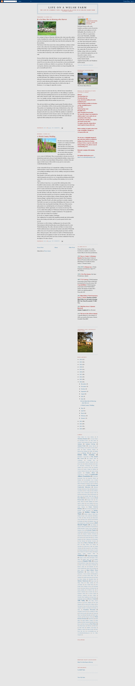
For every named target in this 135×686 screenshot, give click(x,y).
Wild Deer (89, 625)
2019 (81, 369)
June (82, 399)
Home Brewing (87, 517)
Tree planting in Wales (93, 611)
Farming (79, 494)
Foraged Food (90, 499)
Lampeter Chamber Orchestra (89, 534)
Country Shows (90, 473)
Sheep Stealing (82, 579)
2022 (81, 364)
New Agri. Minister (94, 548)
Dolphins (79, 480)
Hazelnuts (94, 508)
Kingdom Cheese (81, 530)
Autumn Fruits (82, 446)
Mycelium (80, 546)
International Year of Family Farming (85, 523)
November (84, 386)
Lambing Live (93, 532)
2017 (81, 374)
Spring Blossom (85, 588)
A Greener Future (94, 438)
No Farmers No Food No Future (86, 551)
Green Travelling (90, 505)
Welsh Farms (91, 618)
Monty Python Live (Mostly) (89, 544)
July (82, 396)
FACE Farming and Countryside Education (88, 486)
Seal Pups (96, 577)
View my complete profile (85, 65)
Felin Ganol (80, 496)
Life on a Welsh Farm (67, 7)
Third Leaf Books (87, 608)
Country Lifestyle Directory (83, 471)
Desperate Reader (92, 478)
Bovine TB (86, 453)
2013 (81, 421)
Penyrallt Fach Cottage (83, 563)
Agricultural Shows (83, 440)
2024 (81, 359)
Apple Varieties (93, 442)
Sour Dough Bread (89, 584)
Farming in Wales (86, 494)
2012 (81, 424)
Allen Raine (93, 440)
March (83, 413)
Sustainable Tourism (82, 599)
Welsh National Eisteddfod (88, 622)
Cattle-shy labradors (89, 464)
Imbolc (85, 521)
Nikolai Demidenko (83, 550)
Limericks (80, 535)
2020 (81, 367)
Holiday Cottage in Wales (88, 513)
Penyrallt (96, 561)
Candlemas (80, 460)
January (83, 418)
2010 (81, 429)
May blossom (82, 541)
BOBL (91, 451)
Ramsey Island (81, 566)
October (83, 389)
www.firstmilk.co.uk (91, 631)
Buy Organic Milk (91, 458)
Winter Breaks (90, 629)
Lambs (79, 534)
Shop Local (93, 581)
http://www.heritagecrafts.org (85, 662)
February (83, 415)
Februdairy (94, 494)
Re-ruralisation (90, 566)
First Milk (80, 498)
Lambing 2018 (86, 532)
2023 (81, 362)
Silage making (90, 582)
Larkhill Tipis (81, 670)
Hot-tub (96, 519)
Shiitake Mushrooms (83, 581)
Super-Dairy (93, 597)
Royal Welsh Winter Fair (90, 575)
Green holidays (89, 503)
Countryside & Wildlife (83, 474)
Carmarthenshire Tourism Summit (85, 462)
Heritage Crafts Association (84, 510)
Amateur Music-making (83, 442)
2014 (81, 382)
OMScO (81, 555)
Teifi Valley (81, 600)
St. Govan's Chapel (92, 593)
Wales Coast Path (81, 615)
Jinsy (89, 19)
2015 (81, 379)
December (84, 384)
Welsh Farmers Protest (88, 617)
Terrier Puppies (87, 602)
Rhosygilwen (95, 574)
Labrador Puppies (91, 530)
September (84, 391)
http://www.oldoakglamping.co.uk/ (86, 157)
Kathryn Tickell (90, 526)
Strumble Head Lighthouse (83, 597)
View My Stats (81, 677)
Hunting (80, 521)
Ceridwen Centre (87, 467)
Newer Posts (40, 247)
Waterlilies (88, 615)
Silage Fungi (80, 582)
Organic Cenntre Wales (84, 557)
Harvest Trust (87, 508)
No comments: (56, 127)
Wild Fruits (81, 627)
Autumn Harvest (92, 446)
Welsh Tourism (85, 624)
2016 (81, 377)
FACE (84, 485)
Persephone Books (94, 563)
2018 (81, 372)
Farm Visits (93, 492)
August (83, 394)
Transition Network (82, 611)
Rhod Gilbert (81, 570)
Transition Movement (89, 609)
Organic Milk (87, 561)
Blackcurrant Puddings (83, 451)
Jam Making (93, 525)
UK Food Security (82, 613)
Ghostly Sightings (89, 501)
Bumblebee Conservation (83, 456)
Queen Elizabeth (92, 565)
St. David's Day (91, 591)
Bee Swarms (91, 447)
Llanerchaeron (87, 535)
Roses (80, 575)
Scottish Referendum (87, 577)
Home (56, 247)
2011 (81, 426)
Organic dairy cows (87, 559)
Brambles (94, 453)
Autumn (80, 444)
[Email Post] (62, 127)
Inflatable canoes (92, 521)
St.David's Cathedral (82, 595)
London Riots (88, 537)
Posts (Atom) (47, 251)
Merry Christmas (88, 543)
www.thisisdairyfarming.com (84, 633)
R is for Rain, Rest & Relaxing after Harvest (52, 19)
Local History (95, 535)
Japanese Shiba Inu (82, 526)
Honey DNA (85, 519)
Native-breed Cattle (88, 546)
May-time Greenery (91, 541)
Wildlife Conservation (91, 627)
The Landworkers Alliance (89, 604)
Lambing (79, 532)
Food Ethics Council (89, 498)
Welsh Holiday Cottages (87, 620)
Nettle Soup (85, 548)
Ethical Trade (90, 483)
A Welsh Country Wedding (46, 136)
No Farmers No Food (93, 550)
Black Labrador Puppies (89, 449)
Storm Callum (92, 595)
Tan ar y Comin (92, 599)
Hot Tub (91, 519)
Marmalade (95, 539)
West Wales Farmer (82, 625)
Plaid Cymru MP (83, 565)
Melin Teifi (80, 543)
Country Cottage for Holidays (89, 469)
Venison (95, 613)
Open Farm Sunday (93, 555)
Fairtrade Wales (86, 489)
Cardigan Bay (91, 460)
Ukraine (90, 613)
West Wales (93, 624)
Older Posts (72, 247)
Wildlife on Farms (81, 629)
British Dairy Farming (86, 455)
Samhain (79, 577)
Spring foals (93, 588)
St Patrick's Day (90, 590)
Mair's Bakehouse (87, 539)
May (82, 408)
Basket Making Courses (83, 447)
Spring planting (81, 590)
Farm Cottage (87, 490)
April (82, 411)
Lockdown (81, 537)
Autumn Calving (90, 444)
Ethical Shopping (81, 483)
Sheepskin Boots (92, 579)
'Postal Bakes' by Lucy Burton (86, 437)
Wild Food (95, 625)
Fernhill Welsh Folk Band (90, 496)
